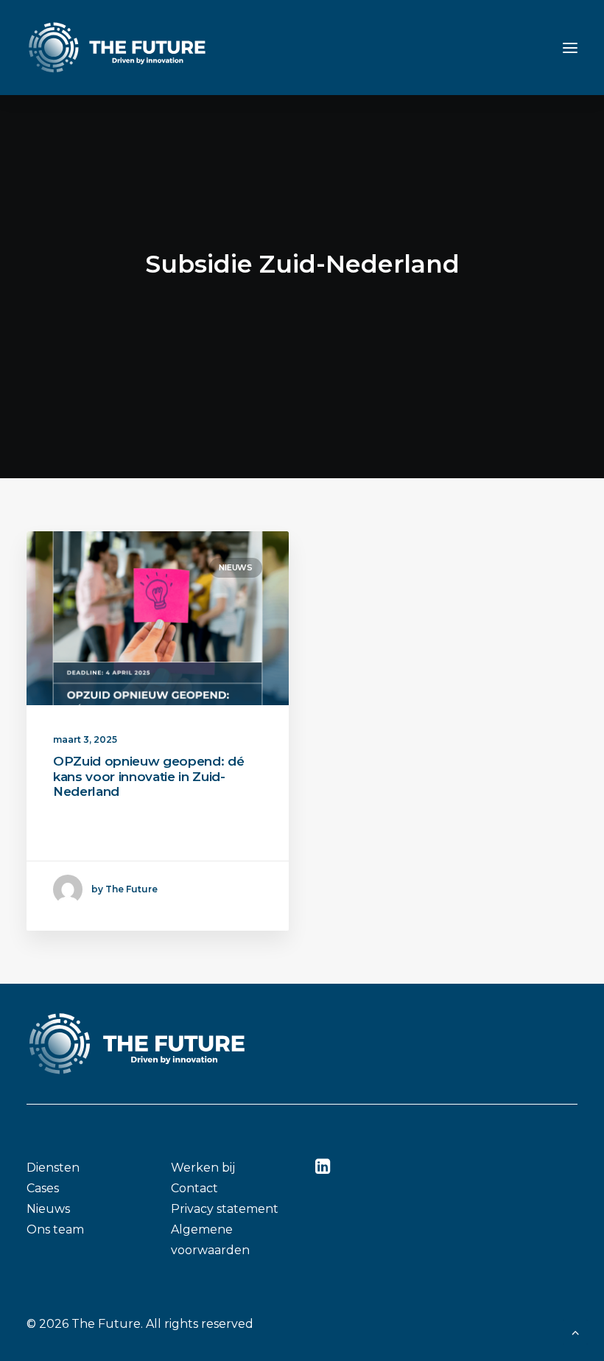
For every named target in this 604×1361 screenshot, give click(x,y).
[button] (570, 47)
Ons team (55, 1229)
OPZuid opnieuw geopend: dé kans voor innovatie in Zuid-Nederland (148, 776)
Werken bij (203, 1168)
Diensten (53, 1168)
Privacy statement (224, 1209)
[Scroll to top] (575, 1331)
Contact (194, 1188)
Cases (43, 1188)
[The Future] (117, 47)
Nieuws (236, 567)
